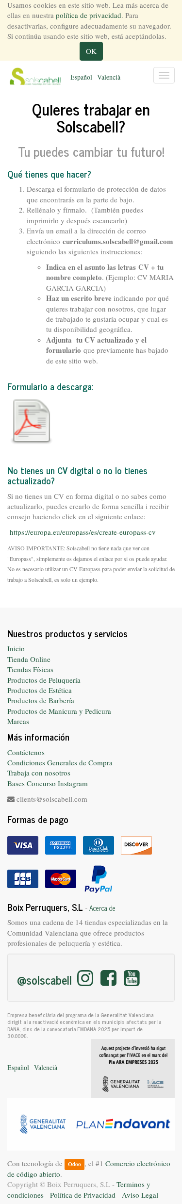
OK (91, 51)
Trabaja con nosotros (38, 772)
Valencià (108, 77)
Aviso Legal (140, 1195)
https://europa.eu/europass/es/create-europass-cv (83, 532)
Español (81, 77)
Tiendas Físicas (30, 669)
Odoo (74, 1164)
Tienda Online (28, 659)
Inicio (16, 648)
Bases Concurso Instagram (47, 783)
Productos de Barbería (40, 700)
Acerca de (102, 908)
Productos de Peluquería (44, 680)
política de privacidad (88, 15)
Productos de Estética (39, 690)
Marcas (18, 721)
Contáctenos (26, 752)
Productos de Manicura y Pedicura (59, 711)
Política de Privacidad (83, 1195)
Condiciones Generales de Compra (60, 762)
